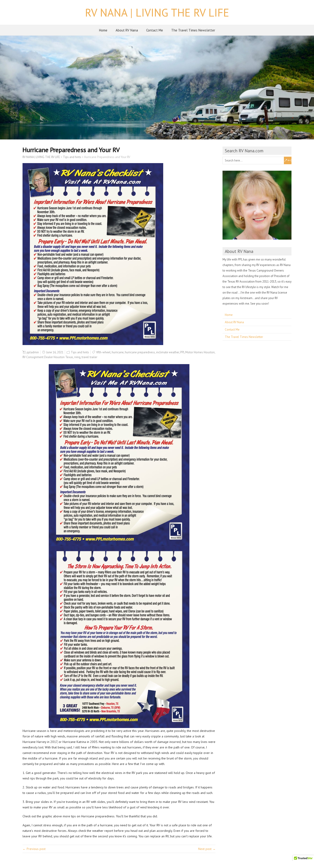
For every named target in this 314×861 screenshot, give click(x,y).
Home (103, 30)
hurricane (118, 352)
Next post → (207, 849)
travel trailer (89, 357)
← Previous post (34, 849)
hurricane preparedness (140, 352)
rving (77, 357)
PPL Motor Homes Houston (197, 352)
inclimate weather (167, 352)
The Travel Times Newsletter (193, 30)
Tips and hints (80, 352)
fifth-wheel (103, 352)
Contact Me (154, 30)
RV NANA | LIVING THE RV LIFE (157, 12)
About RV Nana (127, 30)
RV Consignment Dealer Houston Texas (48, 357)
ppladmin (33, 352)
